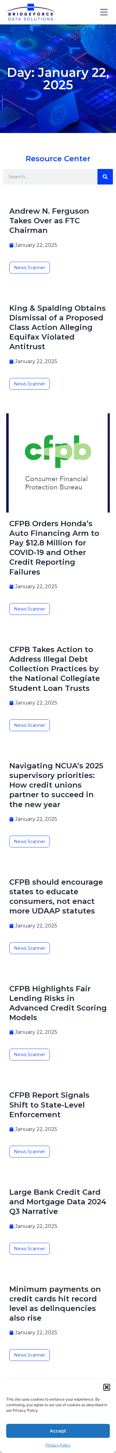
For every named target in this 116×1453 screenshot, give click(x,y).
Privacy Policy (58, 1445)
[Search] (105, 176)
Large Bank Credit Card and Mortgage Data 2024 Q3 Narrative (57, 1202)
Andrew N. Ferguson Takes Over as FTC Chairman (49, 221)
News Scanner (29, 267)
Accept (58, 1431)
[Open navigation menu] (104, 12)
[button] (107, 1387)
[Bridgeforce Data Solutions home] (30, 12)
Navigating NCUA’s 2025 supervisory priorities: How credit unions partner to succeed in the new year (56, 785)
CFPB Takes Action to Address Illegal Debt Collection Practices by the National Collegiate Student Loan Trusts (54, 669)
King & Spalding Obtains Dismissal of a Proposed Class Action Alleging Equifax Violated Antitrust (57, 327)
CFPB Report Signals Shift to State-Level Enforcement (49, 1105)
